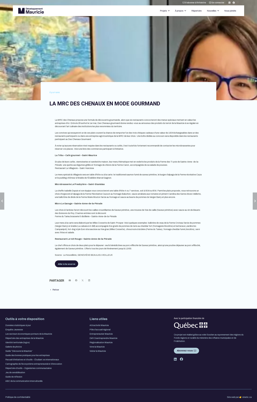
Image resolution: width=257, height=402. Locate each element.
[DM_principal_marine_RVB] (31, 11)
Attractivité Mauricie (99, 325)
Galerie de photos (13, 347)
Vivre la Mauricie (97, 347)
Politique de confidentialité (17, 397)
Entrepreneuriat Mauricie (101, 334)
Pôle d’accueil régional (100, 329)
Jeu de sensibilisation (15, 372)
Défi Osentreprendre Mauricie (103, 338)
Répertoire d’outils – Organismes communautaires (28, 368)
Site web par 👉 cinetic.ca (239, 397)
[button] (169, 10)
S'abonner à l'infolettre (195, 2)
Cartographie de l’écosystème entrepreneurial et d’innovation (33, 364)
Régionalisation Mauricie (101, 342)
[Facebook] (234, 3)
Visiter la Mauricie (98, 351)
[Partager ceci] (76, 280)
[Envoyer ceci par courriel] (70, 280)
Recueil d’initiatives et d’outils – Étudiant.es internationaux (32, 359)
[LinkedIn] (229, 3)
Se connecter (217, 2)
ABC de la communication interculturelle (24, 381)
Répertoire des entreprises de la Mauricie (24, 338)
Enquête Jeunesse (14, 329)
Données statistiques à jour (18, 325)
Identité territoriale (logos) (17, 342)
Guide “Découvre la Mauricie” (19, 351)
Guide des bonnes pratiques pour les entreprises (27, 355)
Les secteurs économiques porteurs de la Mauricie (28, 334)
